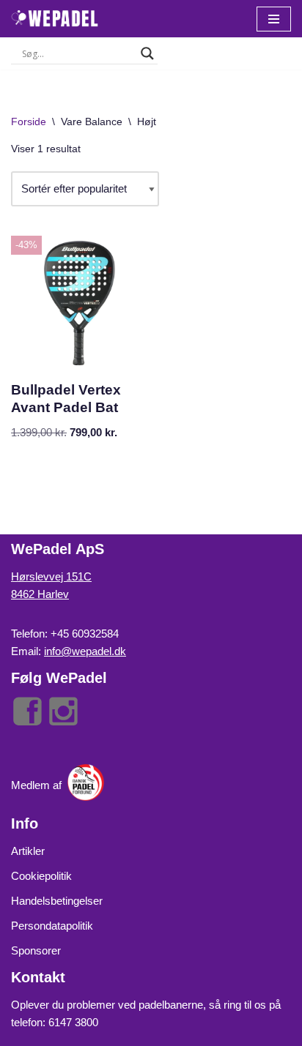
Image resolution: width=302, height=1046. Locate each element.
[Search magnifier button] (147, 53)
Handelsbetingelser (57, 900)
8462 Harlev (40, 594)
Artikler (28, 851)
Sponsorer (36, 950)
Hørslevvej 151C (51, 576)
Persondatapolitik (52, 925)
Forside (28, 121)
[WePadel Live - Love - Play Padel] (55, 18)
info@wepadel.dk (85, 651)
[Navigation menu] (274, 19)
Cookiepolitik (41, 876)
